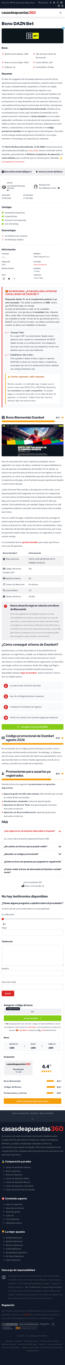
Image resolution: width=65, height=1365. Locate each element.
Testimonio (7, 941)
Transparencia (32, 1350)
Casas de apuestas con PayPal (19, 1186)
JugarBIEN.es (23, 1030)
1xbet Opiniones (13, 1260)
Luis (30, 150)
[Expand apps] (14, 278)
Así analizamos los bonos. (13, 161)
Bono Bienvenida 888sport (18, 171)
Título (4, 927)
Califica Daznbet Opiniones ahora (32, 1101)
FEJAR (43, 1030)
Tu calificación (8, 914)
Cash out (10, 1215)
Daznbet (34, 1113)
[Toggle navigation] (60, 13)
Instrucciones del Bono (50, 171)
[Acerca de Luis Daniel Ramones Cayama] (4, 187)
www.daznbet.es (40, 264)
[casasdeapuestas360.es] (19, 13)
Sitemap (9, 1341)
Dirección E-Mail (9, 982)
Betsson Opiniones (14, 1245)
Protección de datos (49, 1341)
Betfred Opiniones (14, 1241)
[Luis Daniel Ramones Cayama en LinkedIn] (8, 190)
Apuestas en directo (15, 1208)
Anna (36, 150)
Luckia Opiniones (13, 1248)
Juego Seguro (32, 1027)
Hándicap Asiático (14, 1223)
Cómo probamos (54, 1344)
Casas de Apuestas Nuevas (18, 1182)
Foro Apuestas (12, 1219)
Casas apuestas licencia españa (20, 1189)
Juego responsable (30, 1347)
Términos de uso (31, 1341)
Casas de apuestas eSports (18, 1167)
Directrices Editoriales (27, 1344)
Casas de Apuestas (20, 1113)
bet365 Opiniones (14, 1237)
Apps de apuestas (14, 1204)
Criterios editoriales (11, 1347)
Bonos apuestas (13, 1171)
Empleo (42, 1344)
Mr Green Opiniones (15, 1256)
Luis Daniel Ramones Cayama (16, 187)
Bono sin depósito (14, 1174)
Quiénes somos (9, 1344)
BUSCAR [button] (44, 2)
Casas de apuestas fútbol (17, 1178)
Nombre (5, 968)
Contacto (18, 1341)
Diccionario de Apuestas (51, 1347)
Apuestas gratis (13, 1211)
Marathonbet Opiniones (16, 1252)
